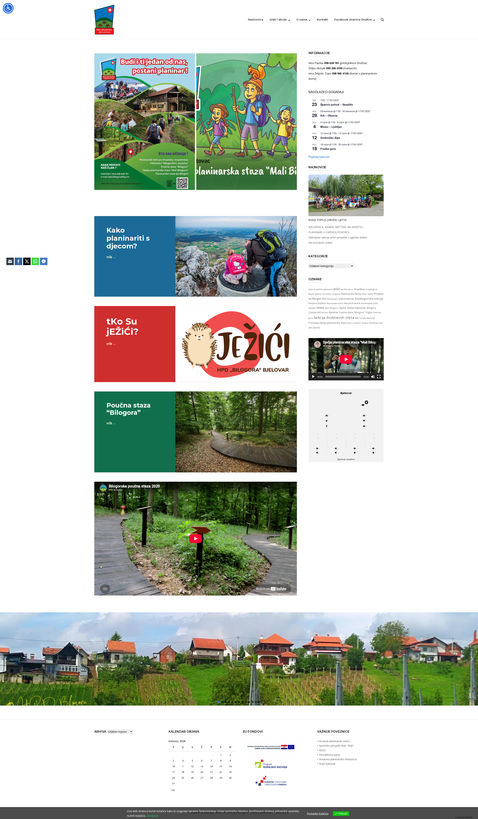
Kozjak (362, 318)
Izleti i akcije (278, 19)
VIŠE (109, 257)
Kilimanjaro (333, 299)
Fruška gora (328, 149)
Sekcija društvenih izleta (334, 317)
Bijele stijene (315, 294)
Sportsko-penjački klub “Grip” (336, 745)
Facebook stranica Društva (353, 19)
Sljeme (342, 307)
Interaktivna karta (329, 755)
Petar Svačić (367, 294)
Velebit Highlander (356, 307)
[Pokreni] (313, 377)
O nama (301, 19)
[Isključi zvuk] (373, 377)
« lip (172, 790)
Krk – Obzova (328, 115)
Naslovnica (255, 19)
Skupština (359, 289)
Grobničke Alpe (330, 138)
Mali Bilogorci (331, 308)
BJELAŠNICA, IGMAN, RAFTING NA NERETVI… (336, 227)
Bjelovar (333, 312)
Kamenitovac (346, 298)
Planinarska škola (351, 294)
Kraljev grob (371, 289)
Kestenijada (367, 303)
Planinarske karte (334, 303)
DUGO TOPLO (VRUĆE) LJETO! (327, 220)
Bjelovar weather (346, 459)
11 (182, 766)
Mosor (325, 312)
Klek (324, 298)
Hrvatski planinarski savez (334, 741)
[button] (472, 659)
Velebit (320, 308)
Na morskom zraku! (320, 242)
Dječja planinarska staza (333, 322)
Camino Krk (314, 312)
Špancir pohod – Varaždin (336, 104)
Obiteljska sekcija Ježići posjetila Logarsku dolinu (337, 237)
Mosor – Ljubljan (331, 127)
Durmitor (327, 294)
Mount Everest (352, 303)
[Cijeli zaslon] (379, 377)
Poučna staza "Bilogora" (352, 312)
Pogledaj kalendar (319, 157)
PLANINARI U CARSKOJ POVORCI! (328, 232)
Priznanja (313, 322)
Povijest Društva (317, 303)
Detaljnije (152, 816)
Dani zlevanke (354, 323)
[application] (346, 359)
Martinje (371, 318)
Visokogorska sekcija (369, 298)
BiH (357, 317)
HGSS (322, 750)
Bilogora (371, 307)
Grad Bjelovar (327, 763)
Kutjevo (336, 294)
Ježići (336, 289)
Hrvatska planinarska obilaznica (338, 759)
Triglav (368, 312)
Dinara (365, 322)
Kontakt (322, 19)
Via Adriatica (347, 289)
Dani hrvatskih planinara (320, 289)
